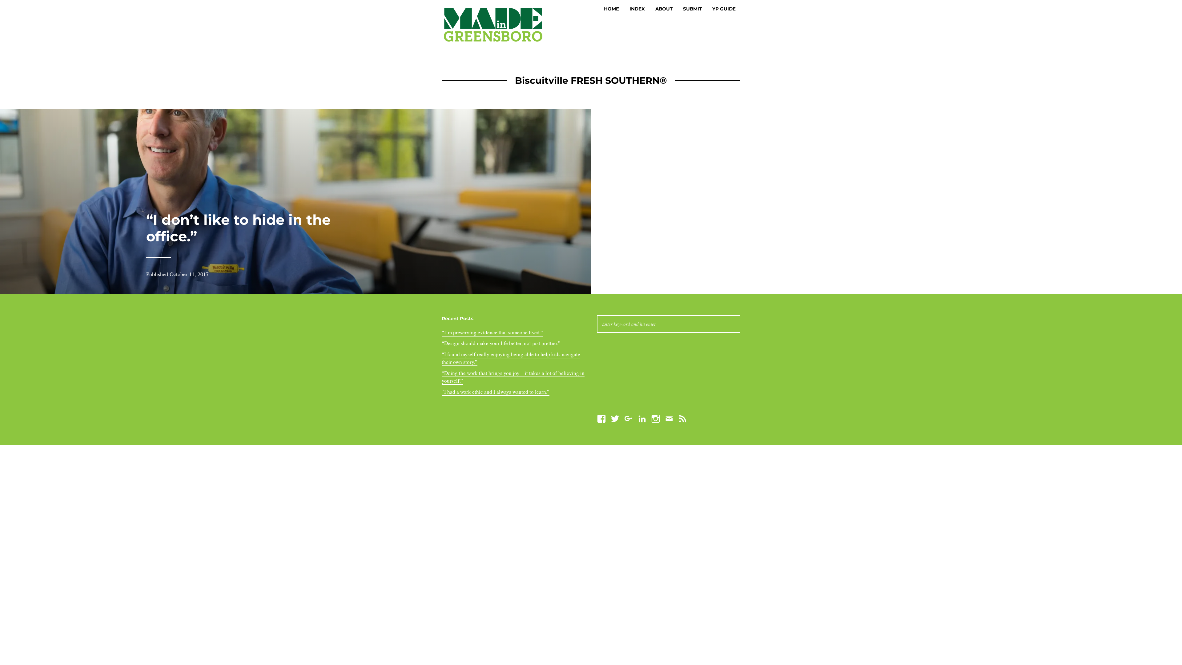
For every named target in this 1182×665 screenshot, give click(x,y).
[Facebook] (601, 417)
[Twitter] (615, 417)
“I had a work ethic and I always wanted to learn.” (495, 391)
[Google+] (628, 417)
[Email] (669, 417)
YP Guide (724, 9)
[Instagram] (655, 417)
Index (637, 9)
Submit (692, 9)
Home (611, 9)
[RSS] (682, 417)
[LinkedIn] (642, 417)
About (664, 9)
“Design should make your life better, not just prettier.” (501, 343)
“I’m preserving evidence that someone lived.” (492, 332)
